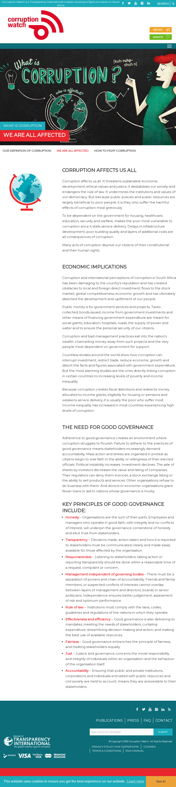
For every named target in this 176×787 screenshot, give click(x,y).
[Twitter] (129, 3)
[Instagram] (142, 3)
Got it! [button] (161, 781)
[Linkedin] (148, 3)
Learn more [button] (135, 781)
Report (158, 29)
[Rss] (123, 9)
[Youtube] (135, 3)
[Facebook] (123, 3)
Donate (158, 37)
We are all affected (34, 135)
